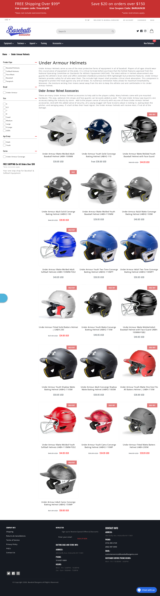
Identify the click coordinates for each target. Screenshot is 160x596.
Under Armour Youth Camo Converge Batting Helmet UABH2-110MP (99, 445)
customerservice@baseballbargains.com (121, 554)
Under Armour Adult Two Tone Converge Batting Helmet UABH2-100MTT (139, 270)
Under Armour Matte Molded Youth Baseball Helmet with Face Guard (139, 154)
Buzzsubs (71, 592)
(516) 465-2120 (111, 543)
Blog (152, 20)
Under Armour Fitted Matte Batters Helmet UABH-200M (139, 445)
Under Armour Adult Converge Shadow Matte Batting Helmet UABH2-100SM (99, 388)
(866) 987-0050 (111, 547)
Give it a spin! (39, 306)
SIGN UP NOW (82, 539)
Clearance (142, 20)
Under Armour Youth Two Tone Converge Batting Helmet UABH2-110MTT (99, 270)
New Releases (149, 43)
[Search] (113, 31)
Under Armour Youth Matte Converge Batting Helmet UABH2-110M (99, 328)
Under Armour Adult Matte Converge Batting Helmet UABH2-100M (139, 212)
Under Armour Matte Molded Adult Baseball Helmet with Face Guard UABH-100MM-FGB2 (139, 329)
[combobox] (86, 31)
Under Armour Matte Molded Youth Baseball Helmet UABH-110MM (98, 212)
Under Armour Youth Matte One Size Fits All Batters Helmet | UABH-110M (139, 388)
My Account (128, 20)
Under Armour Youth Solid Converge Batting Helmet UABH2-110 (99, 154)
